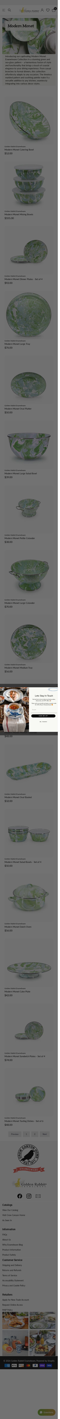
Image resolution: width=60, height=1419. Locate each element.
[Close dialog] (53, 689)
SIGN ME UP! (43, 715)
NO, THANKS (43, 721)
